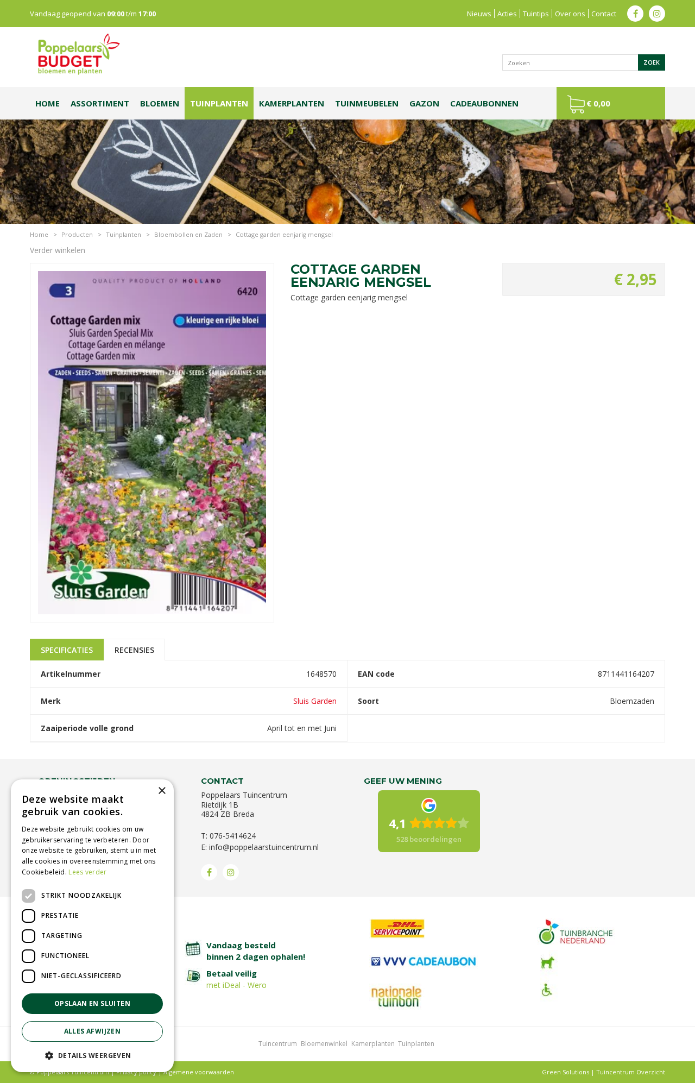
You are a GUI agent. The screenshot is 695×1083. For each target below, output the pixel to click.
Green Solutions (565, 1072)
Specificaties (67, 650)
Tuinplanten (416, 1044)
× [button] (161, 791)
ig (657, 13)
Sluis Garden (315, 701)
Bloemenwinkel (324, 1044)
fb (635, 13)
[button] (92, 1055)
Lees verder (87, 872)
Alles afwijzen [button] (92, 1031)
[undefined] (152, 446)
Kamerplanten (373, 1044)
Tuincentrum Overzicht (630, 1072)
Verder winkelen (57, 250)
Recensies (134, 650)
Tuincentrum (277, 1044)
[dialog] (92, 925)
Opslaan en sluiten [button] (92, 1003)
